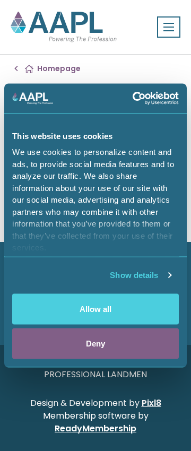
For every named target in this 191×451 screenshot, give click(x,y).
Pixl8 (151, 403)
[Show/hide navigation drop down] (168, 27)
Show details (134, 275)
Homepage (59, 68)
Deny (95, 343)
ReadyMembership (95, 428)
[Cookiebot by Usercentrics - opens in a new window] (135, 99)
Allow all (95, 308)
